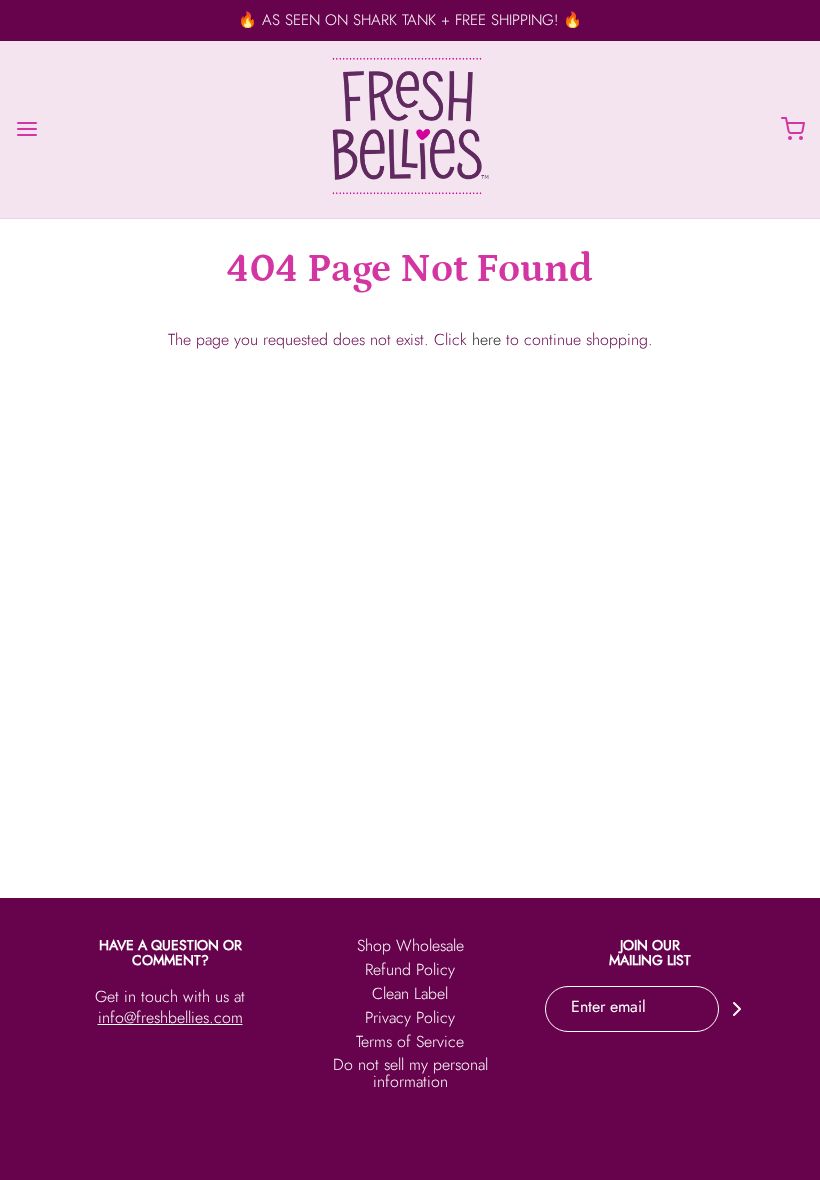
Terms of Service (410, 1043)
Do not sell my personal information (410, 1075)
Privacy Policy (410, 1019)
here (486, 339)
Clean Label (410, 995)
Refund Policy (410, 971)
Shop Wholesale (410, 947)
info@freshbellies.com (170, 1017)
